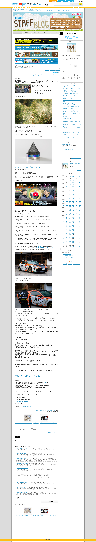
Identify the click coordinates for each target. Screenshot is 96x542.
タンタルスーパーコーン (25, 443)
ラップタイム (45, 32)
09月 (70, 182)
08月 (67, 186)
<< (69, 69)
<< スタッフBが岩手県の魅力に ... (23, 75)
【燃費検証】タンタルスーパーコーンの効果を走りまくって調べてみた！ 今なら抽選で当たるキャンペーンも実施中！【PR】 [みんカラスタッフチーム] (44, 10)
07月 (63, 182)
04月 (73, 176)
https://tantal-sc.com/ (21, 401)
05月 (76, 180)
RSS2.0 (72, 261)
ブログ (30, 9)
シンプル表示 (52, 70)
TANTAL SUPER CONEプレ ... (22, 487)
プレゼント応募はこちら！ (28, 376)
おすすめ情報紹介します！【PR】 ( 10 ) (71, 132)
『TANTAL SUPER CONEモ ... (22, 477)
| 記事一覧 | (36, 75)
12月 (80, 182)
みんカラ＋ (26, 9)
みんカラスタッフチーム (67, 53)
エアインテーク (34, 443)
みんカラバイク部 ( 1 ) (67, 136)
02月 (67, 180)
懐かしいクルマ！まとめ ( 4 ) (69, 90)
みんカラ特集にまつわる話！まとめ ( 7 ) (71, 93)
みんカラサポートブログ (67, 153)
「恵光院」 (39, 246)
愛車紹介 (27, 32)
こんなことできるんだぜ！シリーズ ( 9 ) (71, 106)
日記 (34, 9)
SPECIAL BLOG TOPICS (68, 255)
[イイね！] (55, 72)
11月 (76, 182)
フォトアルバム (36, 32)
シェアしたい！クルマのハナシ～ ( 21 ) (71, 111)
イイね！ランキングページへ (52, 432)
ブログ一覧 (38, 9)
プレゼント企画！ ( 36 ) (68, 103)
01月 (63, 180)
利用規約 (70, 264)
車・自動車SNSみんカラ (18, 9)
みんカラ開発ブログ (67, 254)
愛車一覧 (79, 170)
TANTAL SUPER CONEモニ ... (22, 453)
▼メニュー (55, 32)
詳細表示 (47, 70)
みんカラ (18, 443)
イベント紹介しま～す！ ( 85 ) (69, 104)
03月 (70, 176)
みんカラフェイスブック (67, 144)
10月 (73, 182)
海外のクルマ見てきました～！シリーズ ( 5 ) (72, 130)
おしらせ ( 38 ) (66, 116)
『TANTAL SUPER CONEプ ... (22, 468)
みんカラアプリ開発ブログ (67, 149)
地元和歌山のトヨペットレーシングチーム (46, 247)
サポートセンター (21, 67)
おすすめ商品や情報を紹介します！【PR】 (47, 410)
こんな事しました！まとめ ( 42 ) (69, 91)
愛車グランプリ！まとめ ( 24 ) (69, 108)
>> (73, 69)
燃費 (39, 443)
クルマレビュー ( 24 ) (67, 118)
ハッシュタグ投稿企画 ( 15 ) (68, 137)
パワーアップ (43, 443)
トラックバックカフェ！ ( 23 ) (69, 110)
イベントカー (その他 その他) (74, 163)
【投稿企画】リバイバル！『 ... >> (48, 75)
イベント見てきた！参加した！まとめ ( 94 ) (72, 88)
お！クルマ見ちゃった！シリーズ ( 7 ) (70, 98)
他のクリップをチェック (76, 158)
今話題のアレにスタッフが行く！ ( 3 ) (70, 134)
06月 (80, 176)
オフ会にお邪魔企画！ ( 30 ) (68, 119)
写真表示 (58, 70)
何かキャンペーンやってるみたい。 (23, 448)
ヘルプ (76, 1)
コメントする (49, 501)
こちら (45, 382)
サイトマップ (77, 264)
